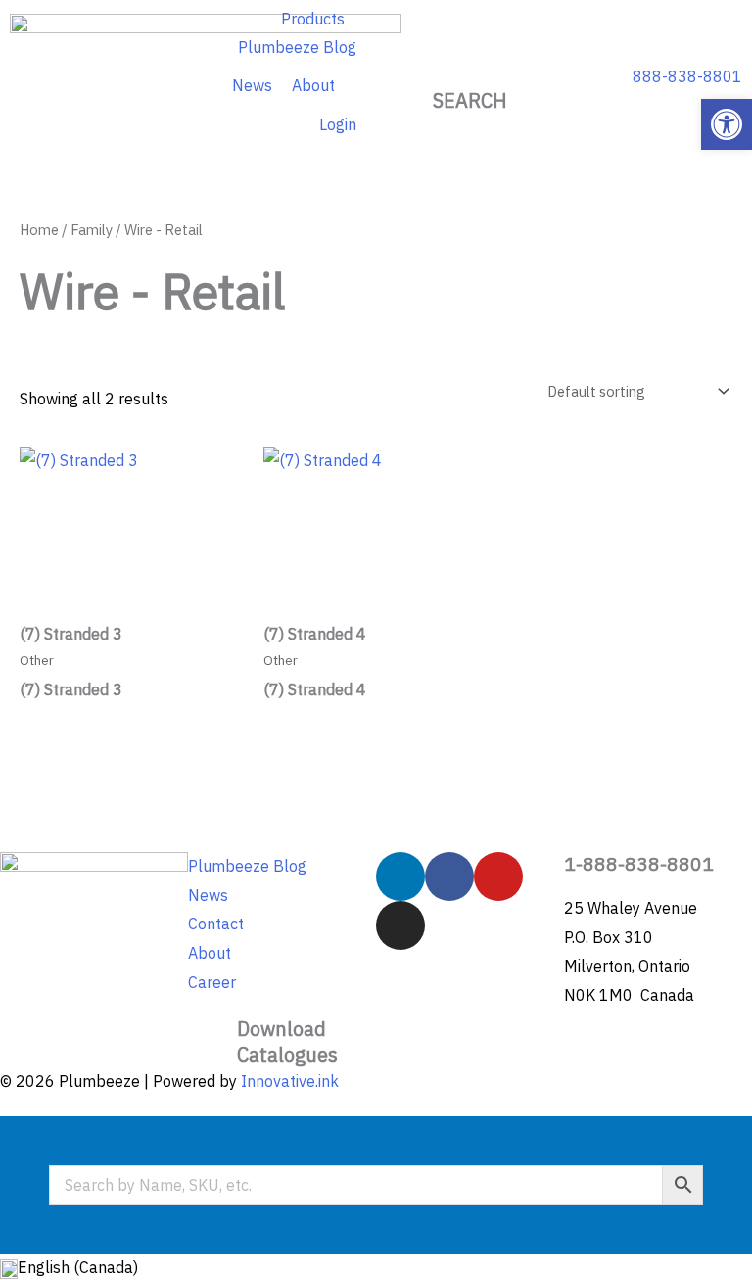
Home (39, 229)
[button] (726, 124)
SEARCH (470, 100)
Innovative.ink (290, 1081)
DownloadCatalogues (287, 1041)
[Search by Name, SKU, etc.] (376, 1185)
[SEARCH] (470, 63)
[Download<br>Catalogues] (212, 1041)
